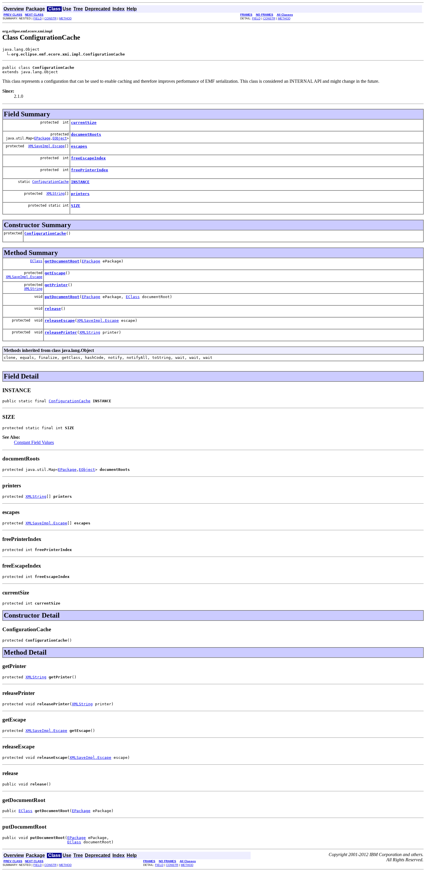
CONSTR (50, 18)
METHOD (65, 18)
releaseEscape (60, 320)
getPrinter (56, 285)
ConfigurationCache (50, 182)
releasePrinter (61, 332)
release (53, 308)
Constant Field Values (34, 442)
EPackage (42, 138)
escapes (79, 146)
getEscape (55, 273)
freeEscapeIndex (88, 158)
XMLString (55, 194)
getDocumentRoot (62, 261)
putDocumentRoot (62, 297)
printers (80, 194)
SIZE (75, 205)
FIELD (37, 18)
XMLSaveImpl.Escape (46, 146)
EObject (59, 138)
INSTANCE (80, 182)
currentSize (84, 122)
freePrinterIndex (89, 170)
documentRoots (86, 134)
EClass (36, 261)
